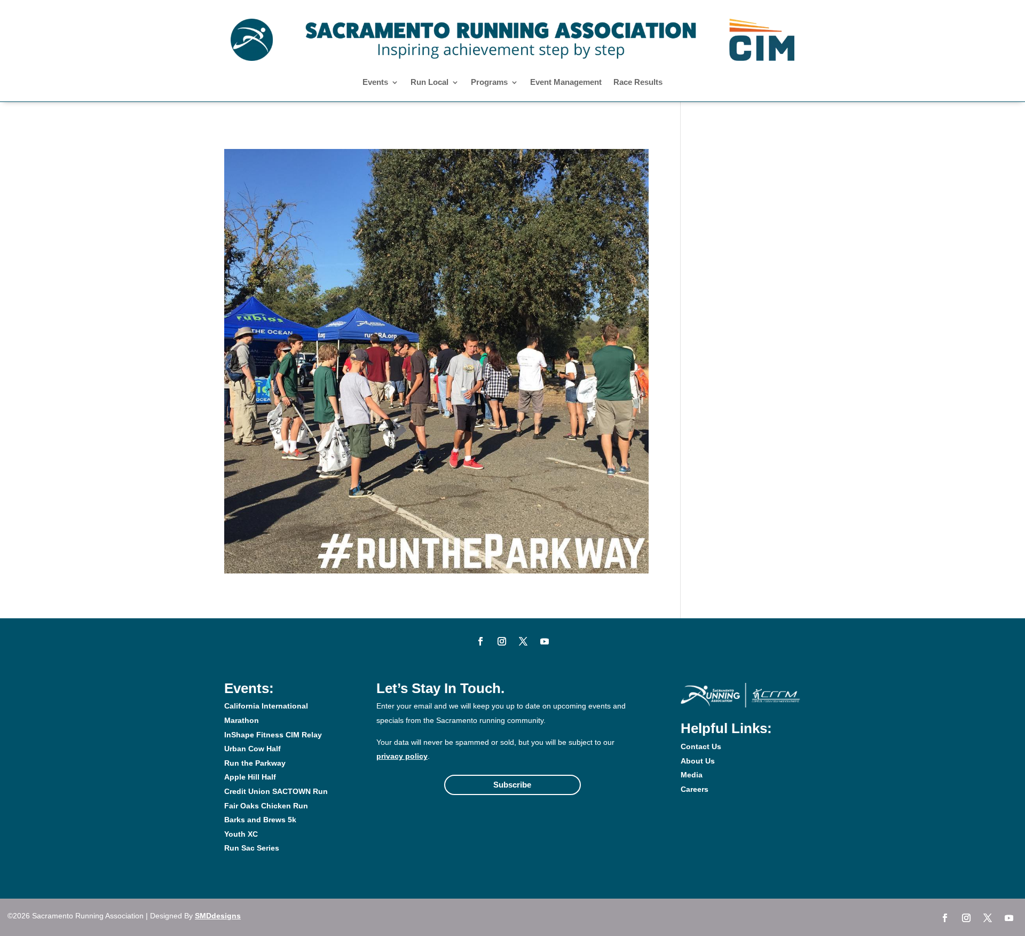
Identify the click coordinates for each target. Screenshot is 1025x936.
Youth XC (241, 834)
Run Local (429, 82)
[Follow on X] (523, 641)
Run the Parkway (255, 763)
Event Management (566, 82)
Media (692, 774)
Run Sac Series (251, 848)
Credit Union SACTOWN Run (276, 791)
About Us (698, 761)
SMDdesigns (218, 915)
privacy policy (402, 756)
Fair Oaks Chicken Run (266, 805)
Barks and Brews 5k (260, 819)
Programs (489, 82)
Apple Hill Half (250, 777)
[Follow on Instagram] (501, 641)
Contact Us (701, 746)
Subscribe (512, 784)
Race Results (638, 82)
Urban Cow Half (252, 748)
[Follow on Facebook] (480, 641)
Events (375, 82)
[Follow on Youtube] (544, 641)
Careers (694, 789)
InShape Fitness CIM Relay (273, 734)
